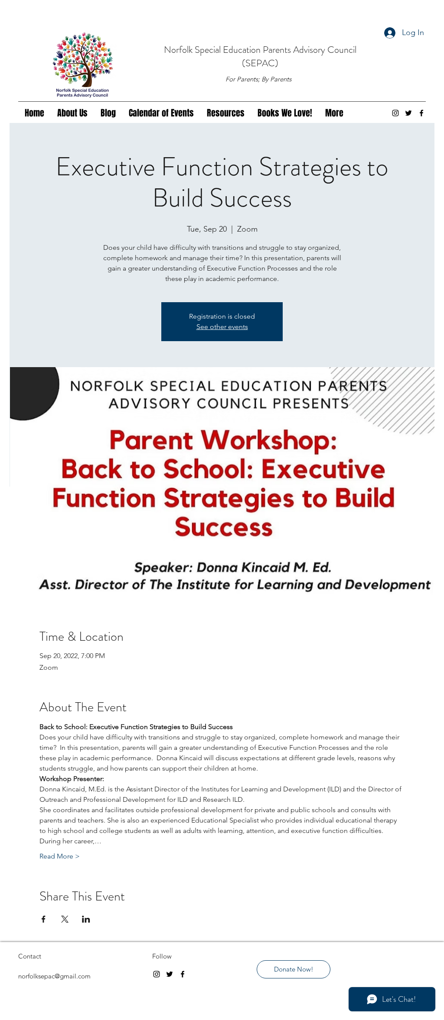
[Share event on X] (65, 919)
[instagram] (395, 113)
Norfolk (179, 49)
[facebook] (421, 113)
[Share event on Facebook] (43, 919)
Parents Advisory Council (309, 49)
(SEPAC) (260, 63)
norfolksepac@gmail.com (54, 976)
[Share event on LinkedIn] (86, 919)
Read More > (59, 856)
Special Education (229, 49)
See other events (222, 327)
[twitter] (408, 113)
